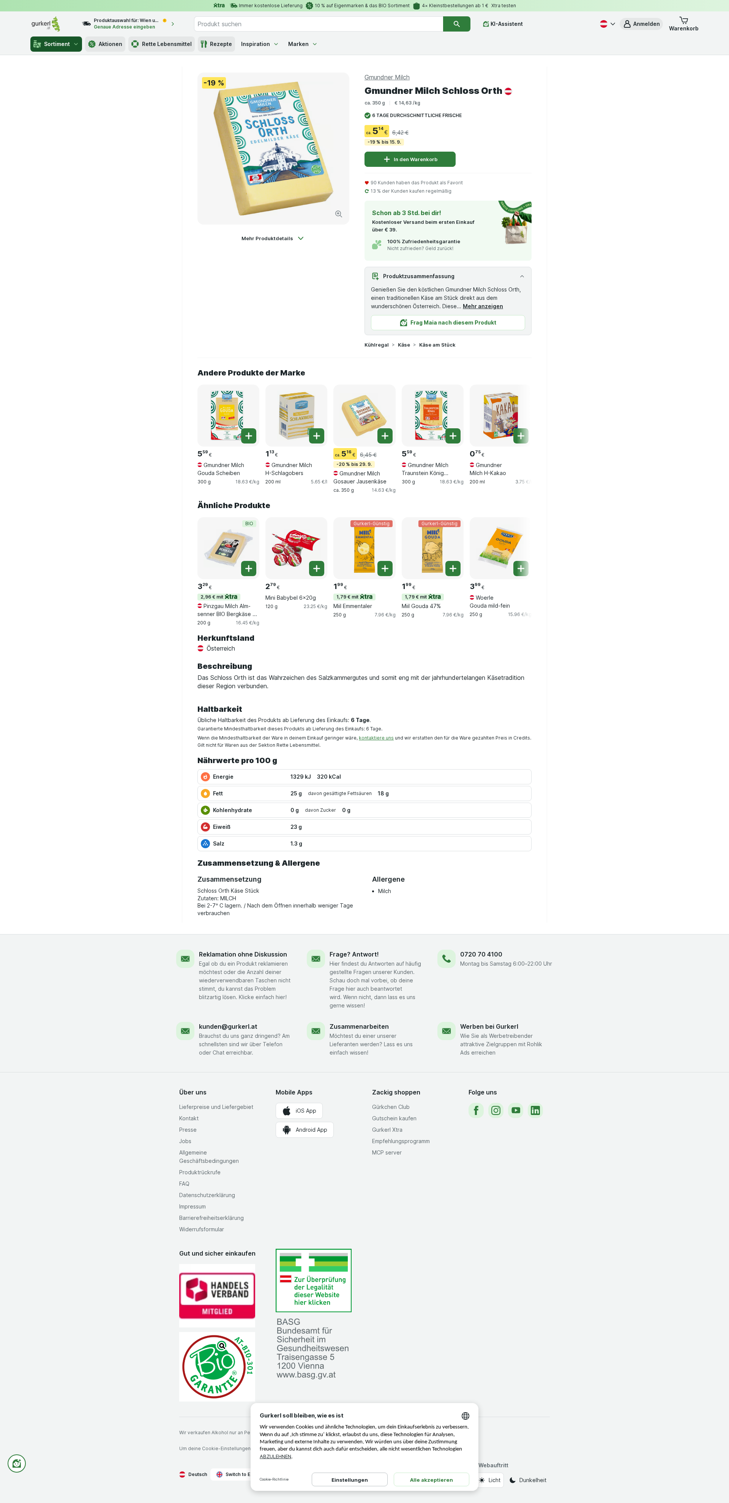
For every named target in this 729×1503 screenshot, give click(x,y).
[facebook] (476, 1110)
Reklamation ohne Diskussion (243, 954)
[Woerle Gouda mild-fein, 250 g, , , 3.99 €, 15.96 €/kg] (501, 548)
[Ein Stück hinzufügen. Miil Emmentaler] (385, 568)
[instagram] (495, 1110)
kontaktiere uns (376, 738)
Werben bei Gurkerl (489, 1026)
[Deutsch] (607, 24)
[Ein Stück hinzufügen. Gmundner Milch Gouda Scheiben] (248, 435)
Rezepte (221, 44)
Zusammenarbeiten (359, 1026)
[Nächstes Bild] (516, 415)
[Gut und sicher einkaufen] (217, 1367)
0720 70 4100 (481, 954)
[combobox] (318, 24)
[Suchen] (456, 24)
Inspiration (255, 44)
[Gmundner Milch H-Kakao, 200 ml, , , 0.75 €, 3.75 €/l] (501, 416)
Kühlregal (376, 345)
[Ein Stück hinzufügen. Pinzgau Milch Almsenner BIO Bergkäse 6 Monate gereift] (248, 568)
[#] (314, 1280)
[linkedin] (535, 1110)
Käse (404, 345)
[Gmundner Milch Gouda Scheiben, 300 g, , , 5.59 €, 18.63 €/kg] (228, 416)
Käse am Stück (437, 345)
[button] (641, 24)
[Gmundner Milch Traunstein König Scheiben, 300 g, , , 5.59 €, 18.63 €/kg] (433, 416)
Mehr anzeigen (483, 306)
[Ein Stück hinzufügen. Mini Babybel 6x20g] (316, 568)
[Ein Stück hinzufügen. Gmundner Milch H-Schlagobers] (316, 435)
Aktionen (110, 44)
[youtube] (515, 1110)
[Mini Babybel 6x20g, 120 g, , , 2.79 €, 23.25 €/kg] (296, 548)
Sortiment (57, 44)
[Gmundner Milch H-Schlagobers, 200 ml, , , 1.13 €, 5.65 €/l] (296, 416)
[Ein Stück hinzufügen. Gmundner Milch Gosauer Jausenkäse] (385, 435)
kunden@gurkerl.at (228, 1026)
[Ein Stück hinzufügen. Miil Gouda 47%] (453, 568)
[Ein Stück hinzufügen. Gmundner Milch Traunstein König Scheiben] (453, 435)
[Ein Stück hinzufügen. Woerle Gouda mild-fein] (521, 568)
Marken (298, 44)
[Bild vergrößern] (339, 214)
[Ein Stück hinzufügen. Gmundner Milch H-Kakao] (521, 435)
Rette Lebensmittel (167, 44)
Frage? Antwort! (354, 954)
